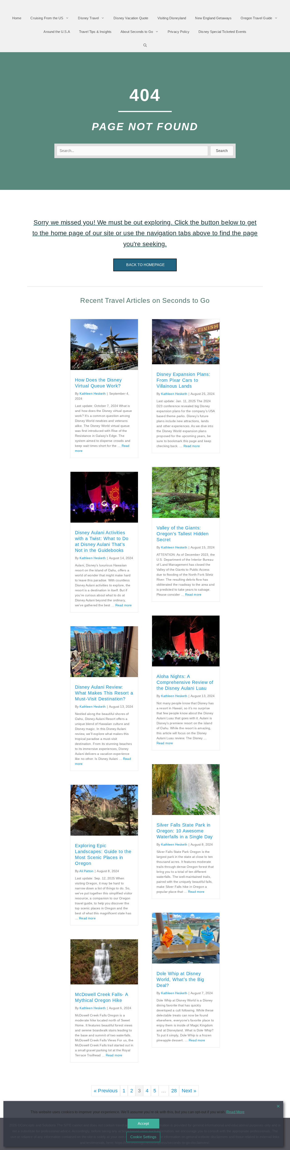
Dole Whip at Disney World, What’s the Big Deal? (180, 979)
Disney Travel (88, 18)
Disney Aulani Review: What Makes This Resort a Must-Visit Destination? (104, 693)
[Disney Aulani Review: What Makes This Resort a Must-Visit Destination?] (104, 675)
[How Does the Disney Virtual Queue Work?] (104, 368)
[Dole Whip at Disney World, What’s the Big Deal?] (186, 962)
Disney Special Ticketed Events (222, 32)
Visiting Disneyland (171, 18)
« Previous (106, 1091)
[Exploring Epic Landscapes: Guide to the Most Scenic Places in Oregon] (104, 834)
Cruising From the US (46, 18)
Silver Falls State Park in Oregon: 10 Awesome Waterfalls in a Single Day (185, 830)
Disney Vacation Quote (131, 18)
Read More (235, 1112)
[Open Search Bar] (145, 45)
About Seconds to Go (137, 32)
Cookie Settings (143, 1137)
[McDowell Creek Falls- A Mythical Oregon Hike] (104, 983)
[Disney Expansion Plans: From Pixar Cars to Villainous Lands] (186, 362)
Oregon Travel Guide (256, 18)
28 (174, 1091)
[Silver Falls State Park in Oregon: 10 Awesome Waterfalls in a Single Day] (186, 813)
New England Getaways (213, 18)
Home (17, 18)
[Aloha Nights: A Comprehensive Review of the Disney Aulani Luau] (186, 665)
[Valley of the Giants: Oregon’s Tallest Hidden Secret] (186, 516)
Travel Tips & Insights (95, 32)
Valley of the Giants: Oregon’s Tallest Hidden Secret (183, 533)
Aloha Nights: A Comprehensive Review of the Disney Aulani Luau (185, 682)
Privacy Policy (178, 32)
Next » (189, 1091)
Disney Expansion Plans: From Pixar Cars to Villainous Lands (183, 380)
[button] (221, 151)
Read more (192, 446)
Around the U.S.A (57, 32)
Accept (143, 1124)
